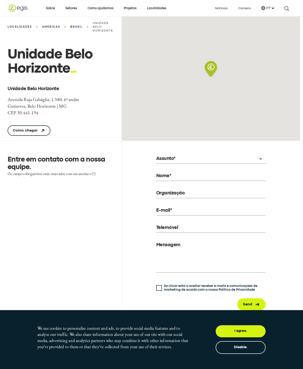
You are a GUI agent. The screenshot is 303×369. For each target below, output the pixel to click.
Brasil (76, 27)
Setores (71, 8)
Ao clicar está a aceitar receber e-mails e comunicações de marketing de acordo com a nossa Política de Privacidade (210, 288)
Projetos (130, 8)
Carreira (244, 8)
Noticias (221, 8)
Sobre (50, 8)
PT (268, 8)
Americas (51, 27)
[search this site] (286, 8)
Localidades (156, 8)
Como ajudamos (100, 8)
